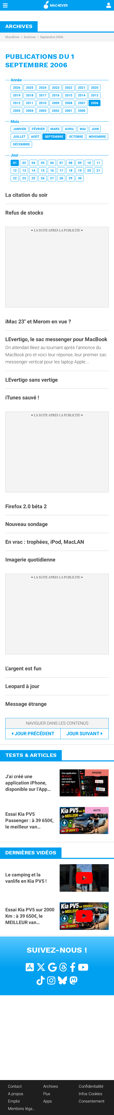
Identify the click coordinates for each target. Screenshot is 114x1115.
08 (70, 163)
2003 (42, 111)
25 (33, 178)
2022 (68, 88)
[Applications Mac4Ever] (30, 967)
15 (43, 170)
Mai (83, 129)
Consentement (91, 1101)
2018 (29, 95)
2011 (29, 103)
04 (33, 163)
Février (38, 129)
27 (52, 178)
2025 (29, 88)
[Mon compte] (109, 5)
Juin (95, 129)
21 (98, 170)
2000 (81, 111)
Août (35, 137)
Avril (69, 129)
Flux (46, 1093)
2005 (16, 111)
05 (43, 163)
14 (33, 170)
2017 (42, 95)
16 (52, 170)
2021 (81, 88)
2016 (55, 95)
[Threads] (63, 967)
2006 (94, 103)
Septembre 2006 (51, 37)
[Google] (52, 967)
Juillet (19, 137)
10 (89, 163)
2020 (94, 88)
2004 (29, 111)
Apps (47, 1101)
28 (61, 178)
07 (61, 163)
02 (24, 163)
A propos (15, 1093)
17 (61, 170)
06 (52, 163)
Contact (15, 1086)
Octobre (76, 137)
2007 (81, 103)
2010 (42, 103)
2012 (16, 103)
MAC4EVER (59, 5)
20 (89, 170)
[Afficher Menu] (5, 5)
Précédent (34, 733)
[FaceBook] (73, 967)
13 (24, 170)
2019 (16, 95)
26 (43, 178)
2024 (42, 88)
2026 (16, 88)
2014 (81, 95)
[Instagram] (51, 980)
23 (24, 178)
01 (15, 163)
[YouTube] (83, 967)
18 (70, 170)
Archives (30, 37)
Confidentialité (91, 1086)
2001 (68, 111)
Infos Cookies (90, 1093)
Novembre (97, 137)
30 (80, 178)
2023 (55, 88)
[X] (41, 967)
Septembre (54, 137)
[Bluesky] (62, 980)
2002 (55, 111)
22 (15, 178)
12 (15, 170)
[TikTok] (41, 980)
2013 (94, 95)
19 (80, 170)
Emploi (14, 1101)
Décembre (21, 144)
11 (98, 163)
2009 (55, 103)
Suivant (83, 733)
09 (80, 163)
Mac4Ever (12, 37)
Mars (54, 129)
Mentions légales (21, 1108)
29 (70, 178)
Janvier (19, 129)
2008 (68, 103)
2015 (68, 95)
